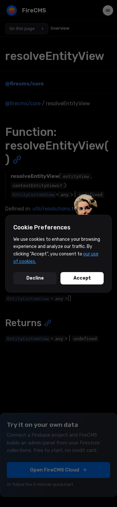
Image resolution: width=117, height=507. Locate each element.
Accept (82, 278)
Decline (35, 278)
